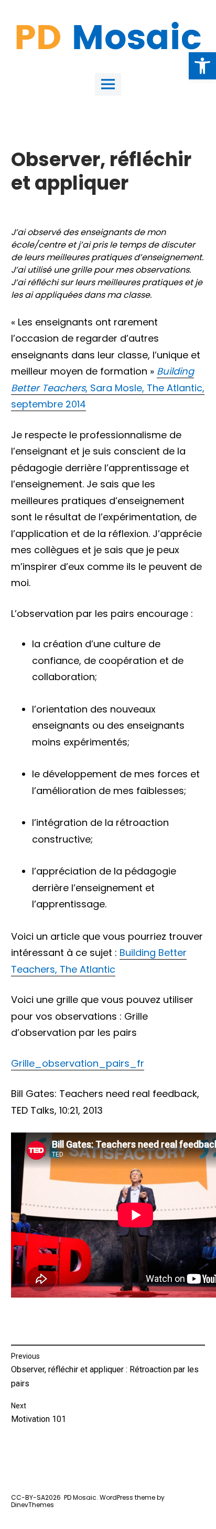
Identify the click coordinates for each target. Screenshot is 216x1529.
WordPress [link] (116, 1497)
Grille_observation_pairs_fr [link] (77, 1063)
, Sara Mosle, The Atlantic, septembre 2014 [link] (107, 388)
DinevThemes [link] (32, 1504)
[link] (202, 65)
